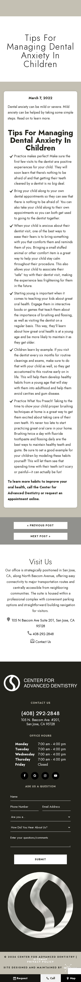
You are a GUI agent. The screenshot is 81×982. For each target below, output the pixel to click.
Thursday (22, 759)
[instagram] (45, 776)
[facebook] (24, 776)
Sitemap (40, 959)
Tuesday (22, 749)
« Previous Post (40, 525)
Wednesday (24, 754)
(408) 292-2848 (40, 713)
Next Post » (40, 536)
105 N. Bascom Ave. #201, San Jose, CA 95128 (40, 722)
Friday (20, 764)
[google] (35, 776)
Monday (21, 744)
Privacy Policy (40, 962)
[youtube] (55, 776)
